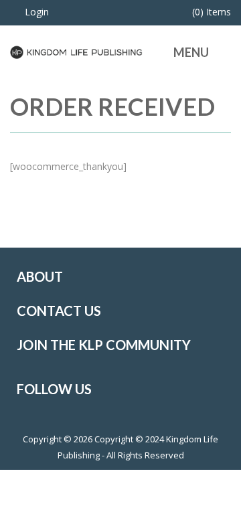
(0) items (211, 11)
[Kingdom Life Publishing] (76, 51)
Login (37, 11)
